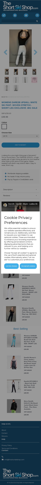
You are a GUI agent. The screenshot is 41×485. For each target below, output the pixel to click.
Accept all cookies (28, 266)
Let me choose (11, 266)
